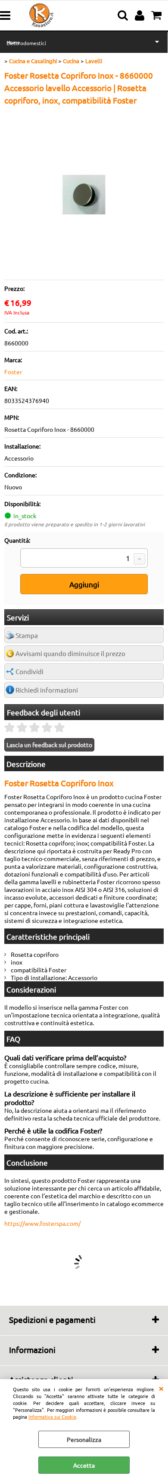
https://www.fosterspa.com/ (42, 1223)
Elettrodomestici (26, 43)
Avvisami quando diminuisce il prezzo (70, 653)
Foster (13, 372)
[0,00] (157, 15)
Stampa (27, 635)
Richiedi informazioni (47, 690)
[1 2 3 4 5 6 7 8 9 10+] (84, 559)
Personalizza (84, 1439)
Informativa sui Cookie (52, 1416)
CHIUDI (161, 1387)
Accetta (84, 1465)
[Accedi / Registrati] (140, 15)
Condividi (30, 671)
